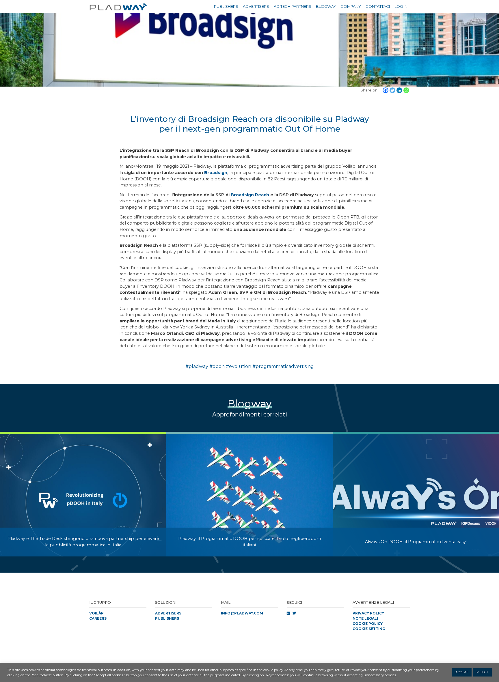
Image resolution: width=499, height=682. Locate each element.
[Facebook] (385, 90)
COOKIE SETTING (369, 629)
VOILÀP (96, 613)
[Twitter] (392, 90)
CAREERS (98, 618)
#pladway (196, 366)
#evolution (238, 366)
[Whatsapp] (406, 90)
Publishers (226, 6)
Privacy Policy (368, 613)
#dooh (217, 366)
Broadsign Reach (250, 194)
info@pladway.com (242, 613)
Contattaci (378, 6)
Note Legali (365, 618)
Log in (400, 6)
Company (351, 6)
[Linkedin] (399, 90)
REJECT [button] (482, 672)
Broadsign (215, 172)
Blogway (326, 6)
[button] (249, 650)
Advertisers (256, 6)
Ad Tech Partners (292, 6)
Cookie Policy (368, 623)
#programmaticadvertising (283, 366)
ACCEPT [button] (461, 672)
